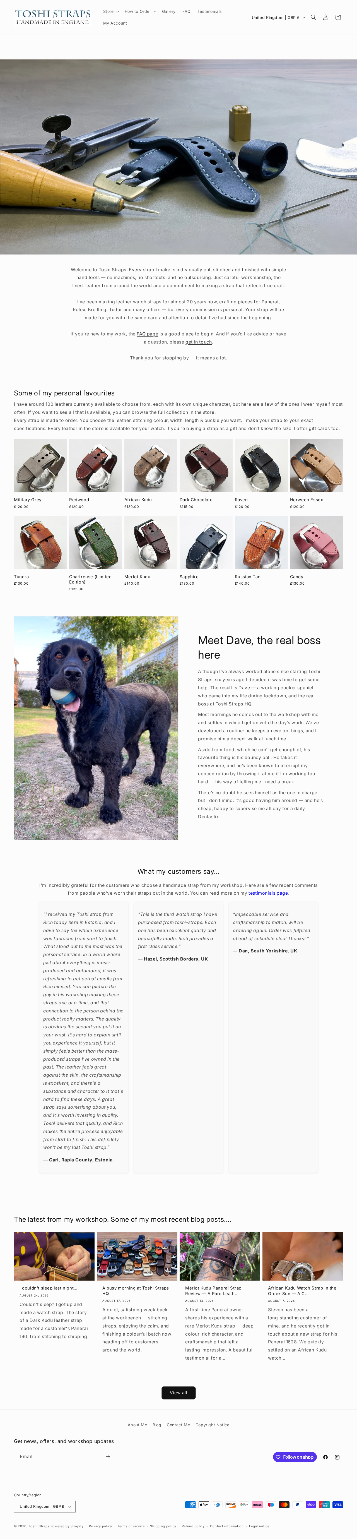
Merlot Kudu (137, 576)
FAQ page (147, 334)
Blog (157, 1424)
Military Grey (28, 499)
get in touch (198, 342)
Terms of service (131, 1526)
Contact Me (178, 1424)
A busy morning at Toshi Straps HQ (135, 1290)
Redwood (79, 499)
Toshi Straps (39, 1526)
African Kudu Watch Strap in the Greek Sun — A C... (302, 1290)
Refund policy (193, 1526)
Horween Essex (306, 499)
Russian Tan (248, 576)
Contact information (226, 1526)
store (208, 412)
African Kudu (138, 499)
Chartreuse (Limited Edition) (90, 579)
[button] (110, 11)
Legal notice (259, 1526)
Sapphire (189, 576)
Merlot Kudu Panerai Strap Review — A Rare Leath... (213, 1290)
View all (178, 1392)
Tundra (21, 576)
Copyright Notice (213, 1424)
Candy (296, 576)
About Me (137, 1424)
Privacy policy (100, 1526)
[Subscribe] (108, 1456)
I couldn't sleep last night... (49, 1288)
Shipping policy (163, 1526)
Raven (241, 499)
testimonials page (268, 893)
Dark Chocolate (196, 499)
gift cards (319, 428)
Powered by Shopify (67, 1526)
